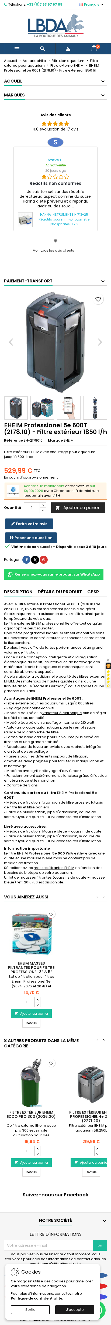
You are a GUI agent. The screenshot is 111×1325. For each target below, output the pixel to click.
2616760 (31, 882)
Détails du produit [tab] (60, 592)
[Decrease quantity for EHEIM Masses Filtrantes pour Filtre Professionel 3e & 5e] (37, 1004)
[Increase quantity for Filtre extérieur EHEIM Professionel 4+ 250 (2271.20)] (97, 1148)
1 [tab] (55, 241)
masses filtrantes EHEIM (54, 867)
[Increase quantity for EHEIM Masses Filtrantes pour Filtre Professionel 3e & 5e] (37, 999)
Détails (33, 1023)
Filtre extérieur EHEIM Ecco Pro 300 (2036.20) (31, 1114)
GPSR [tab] (93, 592)
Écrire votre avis (31, 524)
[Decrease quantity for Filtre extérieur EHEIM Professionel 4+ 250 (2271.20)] (97, 1153)
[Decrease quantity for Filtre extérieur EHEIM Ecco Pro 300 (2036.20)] (37, 1153)
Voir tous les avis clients (53, 250)
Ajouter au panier (77, 508)
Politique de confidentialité (36, 1298)
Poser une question (33, 537)
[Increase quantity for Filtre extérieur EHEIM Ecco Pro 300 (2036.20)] (37, 1148)
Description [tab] (18, 592)
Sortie (30, 1309)
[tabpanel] (55, 184)
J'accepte (75, 1309)
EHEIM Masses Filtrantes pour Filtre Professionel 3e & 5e (31, 968)
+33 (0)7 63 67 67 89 (44, 4)
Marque (55, 440)
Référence (13, 440)
